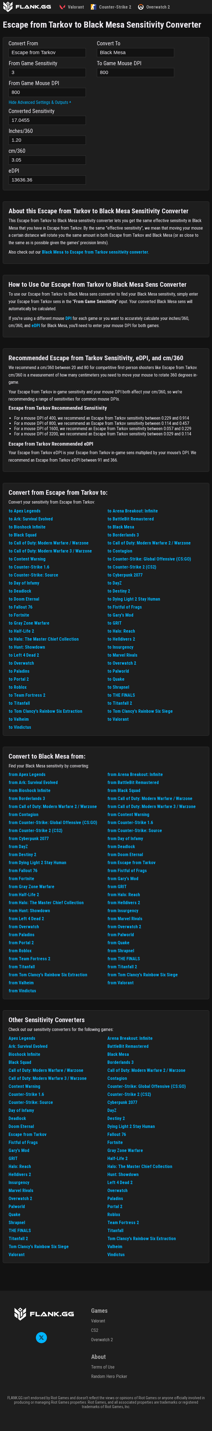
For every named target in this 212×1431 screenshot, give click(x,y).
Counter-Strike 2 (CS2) (129, 1094)
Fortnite (115, 1142)
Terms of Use (103, 1367)
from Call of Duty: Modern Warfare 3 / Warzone (151, 806)
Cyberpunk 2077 (122, 1102)
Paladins (115, 1198)
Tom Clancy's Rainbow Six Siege (39, 1246)
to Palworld (118, 671)
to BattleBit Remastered (130, 519)
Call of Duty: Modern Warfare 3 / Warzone (48, 1078)
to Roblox (17, 687)
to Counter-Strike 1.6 (29, 567)
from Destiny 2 (22, 854)
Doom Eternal (21, 1126)
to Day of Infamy (24, 583)
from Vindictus (22, 990)
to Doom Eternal (24, 599)
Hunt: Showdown (123, 1174)
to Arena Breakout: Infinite (132, 511)
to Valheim (19, 719)
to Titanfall (19, 703)
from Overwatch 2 (124, 926)
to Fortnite (19, 615)
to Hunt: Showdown (27, 647)
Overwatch (117, 1190)
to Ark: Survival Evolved (31, 519)
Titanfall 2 (18, 1238)
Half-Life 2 (117, 1158)
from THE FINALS (123, 958)
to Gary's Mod (120, 615)
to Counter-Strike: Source (33, 575)
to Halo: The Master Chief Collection (44, 639)
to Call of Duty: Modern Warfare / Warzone (49, 543)
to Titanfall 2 (119, 703)
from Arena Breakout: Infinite (135, 774)
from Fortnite (21, 878)
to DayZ (114, 583)
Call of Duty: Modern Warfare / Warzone (46, 1070)
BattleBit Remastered (128, 1046)
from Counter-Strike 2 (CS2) (35, 830)
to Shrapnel (118, 687)
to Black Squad (22, 535)
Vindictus (116, 1254)
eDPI (35, 325)
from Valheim (21, 982)
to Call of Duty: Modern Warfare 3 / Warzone (50, 551)
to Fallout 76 (20, 607)
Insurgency (19, 1182)
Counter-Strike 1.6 (26, 1094)
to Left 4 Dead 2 (24, 655)
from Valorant (120, 982)
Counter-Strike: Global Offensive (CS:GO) (146, 1086)
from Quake (118, 942)
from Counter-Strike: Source (134, 830)
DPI (68, 318)
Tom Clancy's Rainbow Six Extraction (141, 1238)
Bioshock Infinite (24, 1054)
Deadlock (17, 1118)
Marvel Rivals (21, 1190)
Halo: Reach (20, 1166)
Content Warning (24, 1086)
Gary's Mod (19, 1150)
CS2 (94, 1330)
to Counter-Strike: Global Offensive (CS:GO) (149, 559)
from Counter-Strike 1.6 (130, 822)
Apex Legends (22, 1038)
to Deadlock (20, 591)
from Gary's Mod (122, 878)
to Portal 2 (19, 679)
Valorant (17, 1254)
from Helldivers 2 (123, 902)
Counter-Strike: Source (31, 1102)
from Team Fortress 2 (29, 958)
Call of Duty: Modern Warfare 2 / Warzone (146, 1070)
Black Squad (20, 1062)
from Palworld (120, 934)
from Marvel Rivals (124, 918)
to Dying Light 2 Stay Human (133, 599)
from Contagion (23, 814)
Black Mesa (118, 1054)
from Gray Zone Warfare (31, 886)
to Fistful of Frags (124, 607)
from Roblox (20, 950)
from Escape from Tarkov (131, 862)
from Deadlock (121, 846)
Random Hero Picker (109, 1376)
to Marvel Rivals (122, 655)
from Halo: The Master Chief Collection (46, 902)
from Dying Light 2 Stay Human (37, 862)
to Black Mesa (120, 527)
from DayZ (18, 846)
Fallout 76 (116, 1134)
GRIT (13, 1158)
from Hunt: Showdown (29, 910)
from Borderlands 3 (27, 798)
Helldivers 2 (20, 1174)
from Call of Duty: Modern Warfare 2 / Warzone (53, 806)
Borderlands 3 (120, 1062)
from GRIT (117, 886)
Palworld (17, 1206)
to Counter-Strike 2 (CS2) (131, 567)
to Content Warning (27, 559)
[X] (41, 1341)
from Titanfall (22, 966)
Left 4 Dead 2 (119, 1182)
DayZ (111, 1110)
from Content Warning (128, 814)
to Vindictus (20, 727)
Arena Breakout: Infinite (130, 1038)
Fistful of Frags (23, 1142)
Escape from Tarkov (27, 1134)
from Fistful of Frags (127, 870)
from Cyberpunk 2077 (29, 838)
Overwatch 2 (20, 1198)
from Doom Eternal (125, 854)
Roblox (113, 1214)
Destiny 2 (116, 1118)
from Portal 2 (21, 942)
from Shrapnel (120, 950)
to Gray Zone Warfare (29, 623)
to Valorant (118, 719)
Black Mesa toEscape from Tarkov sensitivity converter (95, 252)
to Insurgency (120, 647)
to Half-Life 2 (21, 631)
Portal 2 (114, 1206)
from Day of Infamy (125, 838)
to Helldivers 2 (121, 639)
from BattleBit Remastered (133, 782)
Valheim (114, 1246)
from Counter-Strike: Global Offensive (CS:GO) (53, 822)
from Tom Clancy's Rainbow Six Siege (142, 974)
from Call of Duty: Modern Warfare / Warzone (149, 798)
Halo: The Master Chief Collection (139, 1166)
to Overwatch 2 (121, 663)
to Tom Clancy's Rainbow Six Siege (140, 711)
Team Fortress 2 (123, 1222)
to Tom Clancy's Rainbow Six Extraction (45, 711)
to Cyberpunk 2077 (124, 575)
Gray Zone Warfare (125, 1150)
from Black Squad (123, 790)
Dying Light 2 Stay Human (131, 1126)
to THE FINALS (121, 695)
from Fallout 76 (23, 870)
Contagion (117, 1078)
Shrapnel (17, 1222)
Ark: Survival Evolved (28, 1046)
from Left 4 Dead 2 (26, 918)
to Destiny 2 (118, 591)
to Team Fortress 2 (27, 695)
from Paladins (22, 934)
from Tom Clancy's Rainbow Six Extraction (48, 974)
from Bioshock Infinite (30, 790)
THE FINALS (20, 1230)
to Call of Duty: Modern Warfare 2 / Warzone (149, 543)
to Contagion (119, 551)
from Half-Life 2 (24, 894)
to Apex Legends (25, 511)
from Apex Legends (27, 774)
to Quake (115, 679)
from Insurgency (122, 910)
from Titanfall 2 (122, 966)
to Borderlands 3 (123, 535)
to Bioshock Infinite (27, 527)
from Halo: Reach (123, 894)
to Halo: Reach (121, 631)
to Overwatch (21, 663)
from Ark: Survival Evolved (33, 782)
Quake (14, 1214)
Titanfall (115, 1230)
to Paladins (19, 671)
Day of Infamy (21, 1110)
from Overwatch (24, 926)
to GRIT (114, 623)
